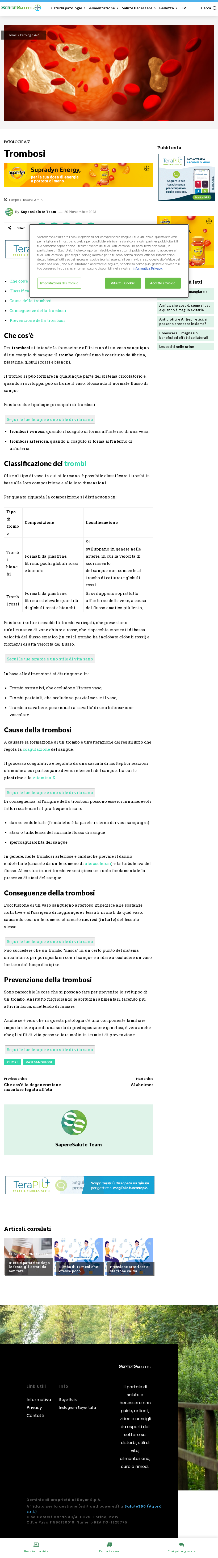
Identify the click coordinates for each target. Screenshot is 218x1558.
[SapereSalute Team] (10, 212)
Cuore (12, 1062)
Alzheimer (142, 1084)
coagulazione (36, 749)
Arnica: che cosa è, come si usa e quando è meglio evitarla (184, 307)
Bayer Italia (68, 1399)
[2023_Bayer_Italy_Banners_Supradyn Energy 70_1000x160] (78, 175)
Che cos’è (19, 281)
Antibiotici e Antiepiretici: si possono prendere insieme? (183, 321)
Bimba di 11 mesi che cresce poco (78, 1268)
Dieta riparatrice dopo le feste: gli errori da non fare (29, 1266)
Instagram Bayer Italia (77, 1407)
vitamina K (44, 777)
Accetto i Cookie (162, 283)
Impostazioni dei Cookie (59, 283)
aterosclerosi (98, 863)
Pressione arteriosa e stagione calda (129, 1268)
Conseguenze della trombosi (38, 310)
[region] (109, 261)
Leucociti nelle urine (176, 346)
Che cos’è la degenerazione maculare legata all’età (32, 1087)
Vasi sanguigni (39, 1062)
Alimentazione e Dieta (28, 1254)
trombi (75, 463)
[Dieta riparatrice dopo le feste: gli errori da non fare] (28, 1256)
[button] (209, 8)
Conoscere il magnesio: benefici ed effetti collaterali (183, 335)
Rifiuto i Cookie (123, 283)
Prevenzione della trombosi (37, 320)
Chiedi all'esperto (75, 1258)
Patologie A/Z (29, 35)
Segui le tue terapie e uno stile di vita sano (50, 419)
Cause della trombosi (31, 300)
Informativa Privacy (39, 1404)
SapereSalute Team (38, 212)
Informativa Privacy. (147, 268)
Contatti (35, 1415)
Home (12, 35)
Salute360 (135, 1506)
